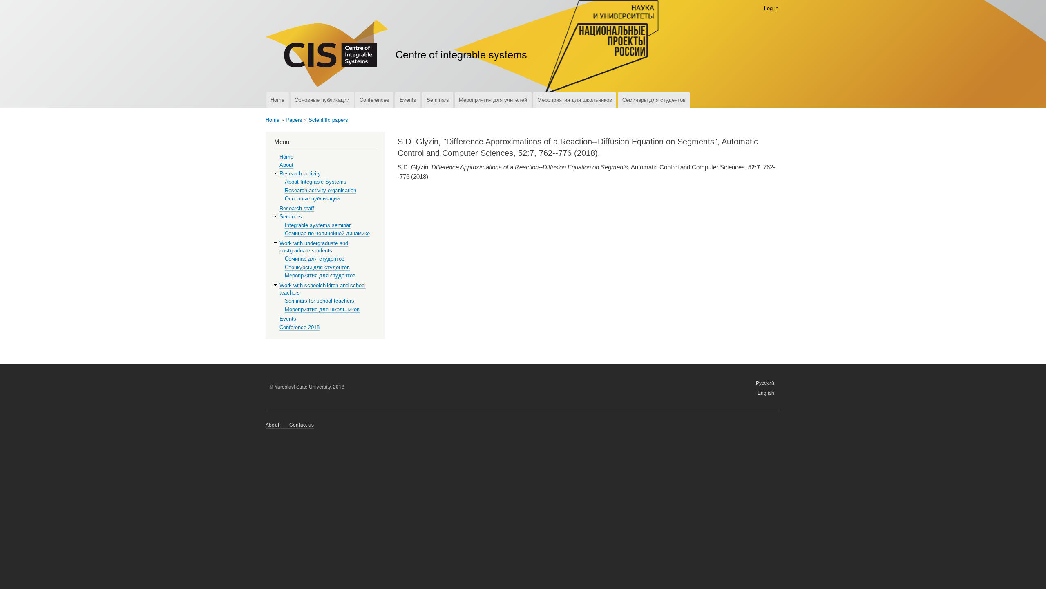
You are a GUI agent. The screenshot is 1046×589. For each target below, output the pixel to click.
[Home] (327, 54)
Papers (294, 120)
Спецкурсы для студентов (317, 267)
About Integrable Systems (315, 182)
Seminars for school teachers (319, 301)
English (766, 392)
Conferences (374, 99)
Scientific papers (328, 120)
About (286, 165)
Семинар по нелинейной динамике (327, 233)
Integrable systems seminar (318, 225)
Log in (771, 8)
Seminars (438, 99)
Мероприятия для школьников (574, 99)
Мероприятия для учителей (493, 99)
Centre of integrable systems (461, 54)
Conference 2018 (299, 327)
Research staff (296, 208)
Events (408, 99)
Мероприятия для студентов (320, 275)
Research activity (300, 174)
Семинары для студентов (654, 99)
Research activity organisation (320, 190)
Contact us (301, 424)
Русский (765, 382)
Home (277, 99)
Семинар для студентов (314, 259)
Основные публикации (322, 99)
